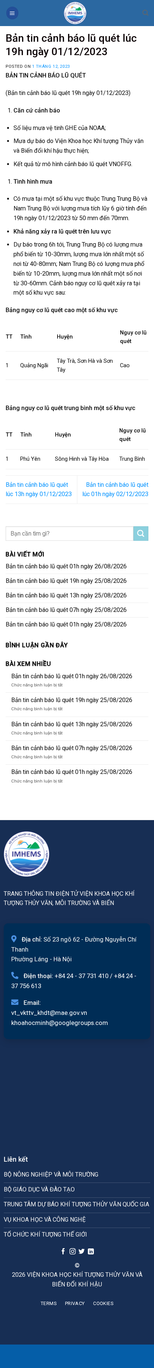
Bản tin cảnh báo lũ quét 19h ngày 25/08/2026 (66, 580)
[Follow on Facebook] (63, 1251)
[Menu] (12, 13)
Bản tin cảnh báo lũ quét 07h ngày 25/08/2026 (66, 609)
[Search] (145, 13)
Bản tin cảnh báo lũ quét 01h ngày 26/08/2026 (66, 566)
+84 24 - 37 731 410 (81, 976)
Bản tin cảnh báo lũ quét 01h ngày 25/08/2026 (66, 624)
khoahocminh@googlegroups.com (59, 1022)
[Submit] (140, 533)
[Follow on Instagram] (72, 1251)
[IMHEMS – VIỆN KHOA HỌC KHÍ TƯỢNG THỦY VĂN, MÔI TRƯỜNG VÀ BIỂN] (75, 13)
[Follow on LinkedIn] (91, 1251)
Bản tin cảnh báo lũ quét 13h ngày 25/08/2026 (66, 595)
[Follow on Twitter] (81, 1251)
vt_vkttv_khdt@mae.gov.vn (49, 1012)
